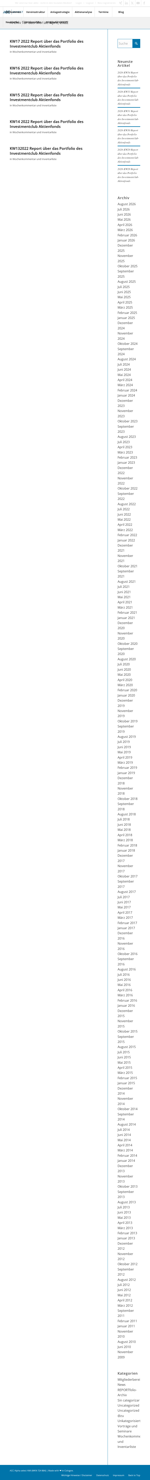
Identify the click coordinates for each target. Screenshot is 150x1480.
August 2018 (127, 814)
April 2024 (125, 380)
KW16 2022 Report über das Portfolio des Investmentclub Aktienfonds (46, 71)
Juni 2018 (124, 824)
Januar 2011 (126, 1326)
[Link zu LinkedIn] (126, 3)
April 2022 (125, 524)
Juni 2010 (124, 1347)
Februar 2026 (127, 235)
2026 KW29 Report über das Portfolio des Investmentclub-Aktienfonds (128, 155)
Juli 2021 (124, 587)
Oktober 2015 (128, 1031)
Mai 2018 (124, 830)
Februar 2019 (127, 767)
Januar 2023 (126, 462)
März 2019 (125, 762)
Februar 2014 (127, 1155)
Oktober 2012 (128, 1264)
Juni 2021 (124, 592)
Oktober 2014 (128, 1109)
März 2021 (125, 607)
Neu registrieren (107, 2)
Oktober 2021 (128, 566)
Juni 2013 (124, 1212)
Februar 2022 (127, 535)
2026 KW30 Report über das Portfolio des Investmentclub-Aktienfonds (128, 136)
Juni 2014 (124, 1135)
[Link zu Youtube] (138, 3)
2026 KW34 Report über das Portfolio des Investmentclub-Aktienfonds (128, 78)
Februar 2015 (127, 1078)
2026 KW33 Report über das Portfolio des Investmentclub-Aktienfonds (128, 97)
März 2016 (125, 995)
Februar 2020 (127, 690)
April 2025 (125, 302)
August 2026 (127, 204)
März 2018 (125, 840)
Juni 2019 (124, 747)
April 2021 (125, 602)
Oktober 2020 (128, 644)
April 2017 (125, 912)
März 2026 (125, 230)
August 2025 (127, 281)
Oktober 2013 (128, 1186)
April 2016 (125, 990)
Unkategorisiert (129, 1421)
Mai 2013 (124, 1217)
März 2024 (125, 385)
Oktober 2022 (128, 488)
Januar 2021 (126, 618)
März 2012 (125, 1305)
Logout (90, 2)
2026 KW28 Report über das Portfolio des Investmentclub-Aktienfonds (128, 175)
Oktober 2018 (128, 799)
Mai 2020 (124, 674)
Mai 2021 (124, 597)
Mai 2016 (124, 985)
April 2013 (125, 1223)
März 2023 (125, 452)
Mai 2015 (124, 1062)
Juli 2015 (124, 1052)
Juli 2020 (124, 664)
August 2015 (127, 1047)
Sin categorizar (129, 1400)
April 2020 (125, 680)
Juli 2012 (124, 1285)
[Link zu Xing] (120, 3)
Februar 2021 (127, 612)
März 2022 (125, 530)
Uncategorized (128, 1405)
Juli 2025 (124, 287)
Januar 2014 (126, 1160)
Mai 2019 (124, 752)
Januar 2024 (126, 395)
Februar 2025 (127, 313)
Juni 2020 (124, 669)
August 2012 (127, 1280)
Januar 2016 (126, 1005)
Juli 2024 (124, 364)
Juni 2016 (124, 980)
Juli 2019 (124, 742)
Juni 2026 (124, 214)
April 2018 (125, 835)
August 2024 (127, 359)
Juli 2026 (124, 209)
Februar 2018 (127, 845)
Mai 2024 (124, 375)
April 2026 (125, 225)
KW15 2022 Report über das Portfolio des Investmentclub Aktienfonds (46, 97)
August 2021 (127, 581)
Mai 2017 (124, 907)
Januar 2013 (126, 1238)
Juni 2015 (124, 1057)
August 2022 (127, 504)
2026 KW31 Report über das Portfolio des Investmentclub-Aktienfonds (128, 117)
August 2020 (127, 659)
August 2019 (127, 737)
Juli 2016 (124, 974)
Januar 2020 (126, 695)
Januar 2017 (126, 928)
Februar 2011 (127, 1321)
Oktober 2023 (128, 421)
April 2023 (125, 447)
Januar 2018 (126, 850)
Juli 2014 (124, 1130)
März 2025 (125, 307)
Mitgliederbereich (131, 1379)
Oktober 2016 (128, 954)
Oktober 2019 (128, 721)
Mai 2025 (124, 297)
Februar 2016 (127, 1000)
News (122, 1384)
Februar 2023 (127, 457)
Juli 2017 (124, 897)
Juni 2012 (124, 1290)
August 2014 (127, 1124)
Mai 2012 (124, 1295)
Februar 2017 (127, 923)
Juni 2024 (124, 369)
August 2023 (127, 437)
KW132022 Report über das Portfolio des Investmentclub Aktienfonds (46, 151)
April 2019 (125, 757)
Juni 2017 (124, 902)
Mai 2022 (124, 519)
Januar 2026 (126, 240)
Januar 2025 (126, 318)
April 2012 (125, 1300)
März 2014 (125, 1150)
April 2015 (125, 1067)
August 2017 (127, 892)
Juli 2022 (124, 509)
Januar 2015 (126, 1083)
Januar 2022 (126, 540)
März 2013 (125, 1228)
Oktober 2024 (128, 344)
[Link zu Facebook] (144, 3)
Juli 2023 (124, 442)
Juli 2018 (124, 819)
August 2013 (127, 1202)
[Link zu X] (132, 3)
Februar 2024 (127, 390)
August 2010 (127, 1342)
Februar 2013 (127, 1233)
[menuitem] (79, 3)
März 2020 (125, 685)
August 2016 (127, 969)
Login (79, 2)
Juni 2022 (124, 514)
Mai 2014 (124, 1140)
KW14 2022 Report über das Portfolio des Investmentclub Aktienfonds (46, 124)
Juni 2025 (124, 292)
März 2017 (125, 917)
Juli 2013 (124, 1207)
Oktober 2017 (128, 876)
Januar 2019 (126, 773)
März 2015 (125, 1073)
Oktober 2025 (128, 266)
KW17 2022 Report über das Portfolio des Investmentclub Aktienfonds (46, 44)
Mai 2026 (124, 219)
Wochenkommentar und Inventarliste (34, 51)
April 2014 (125, 1145)
